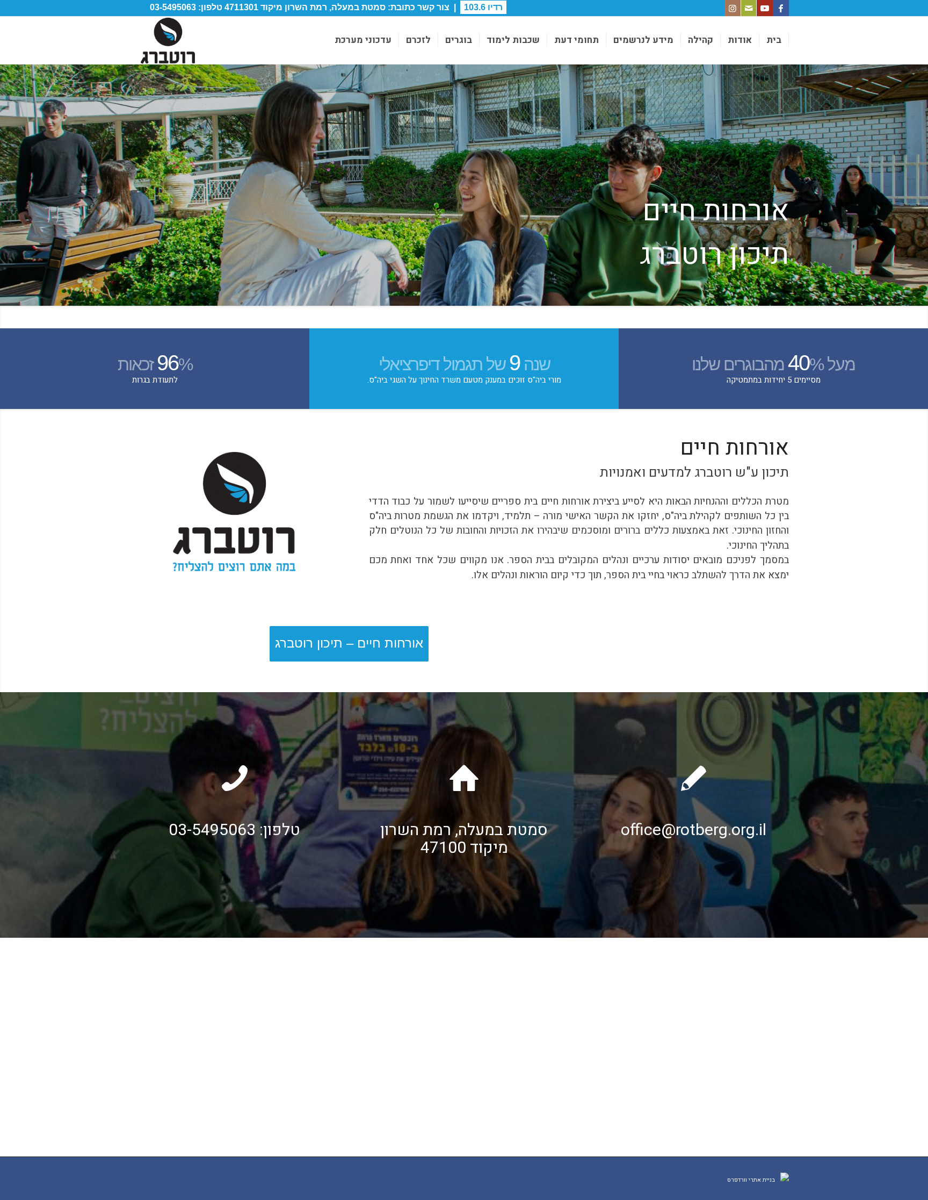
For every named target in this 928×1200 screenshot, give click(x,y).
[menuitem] (774, 40)
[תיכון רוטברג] (167, 40)
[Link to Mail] (748, 8)
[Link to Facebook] (781, 8)
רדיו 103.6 (483, 7)
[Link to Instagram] (732, 8)
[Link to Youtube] (765, 8)
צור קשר (433, 7)
